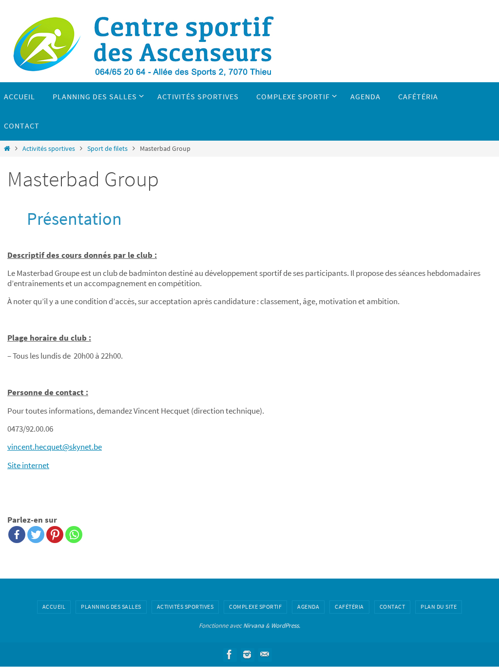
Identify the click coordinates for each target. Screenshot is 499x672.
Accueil (54, 606)
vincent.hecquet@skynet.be (54, 446)
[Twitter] (35, 534)
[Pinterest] (54, 534)
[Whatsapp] (73, 534)
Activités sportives (48, 149)
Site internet (28, 465)
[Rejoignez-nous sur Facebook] (229, 654)
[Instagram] (247, 654)
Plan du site (439, 606)
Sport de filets (107, 149)
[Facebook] (16, 534)
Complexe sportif (255, 606)
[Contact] (264, 654)
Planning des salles (111, 606)
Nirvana (253, 625)
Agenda (308, 606)
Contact (392, 606)
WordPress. (285, 625)
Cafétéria (349, 606)
